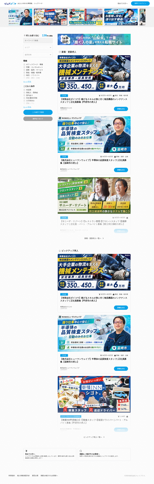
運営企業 (35, 475)
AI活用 (28, 90)
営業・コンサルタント (34, 67)
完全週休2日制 (31, 98)
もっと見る (27, 81)
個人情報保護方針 (23, 475)
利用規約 (12, 475)
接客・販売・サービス (34, 70)
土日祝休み (30, 101)
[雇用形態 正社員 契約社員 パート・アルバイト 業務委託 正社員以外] (38, 54)
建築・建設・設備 (33, 78)
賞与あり (29, 95)
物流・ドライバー (33, 75)
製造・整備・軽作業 (33, 72)
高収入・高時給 (32, 92)
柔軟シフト (30, 103)
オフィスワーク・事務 (34, 64)
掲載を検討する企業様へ (49, 475)
